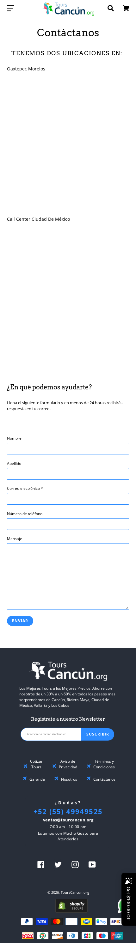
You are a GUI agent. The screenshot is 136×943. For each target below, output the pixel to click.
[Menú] (10, 8)
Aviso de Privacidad (68, 764)
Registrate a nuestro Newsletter (68, 719)
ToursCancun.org (75, 892)
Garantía (37, 779)
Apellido (14, 463)
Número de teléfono (24, 513)
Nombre (14, 438)
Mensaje (14, 538)
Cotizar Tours (36, 764)
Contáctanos (104, 779)
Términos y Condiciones (104, 764)
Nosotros (69, 779)
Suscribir (97, 734)
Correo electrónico (25, 488)
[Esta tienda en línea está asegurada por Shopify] (71, 911)
